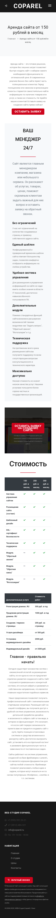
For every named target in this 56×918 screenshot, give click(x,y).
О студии (15, 858)
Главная (12, 39)
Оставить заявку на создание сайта (28, 428)
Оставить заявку (28, 111)
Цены (13, 863)
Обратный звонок (20, 880)
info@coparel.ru (16, 830)
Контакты (16, 868)
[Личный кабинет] (6, 6)
